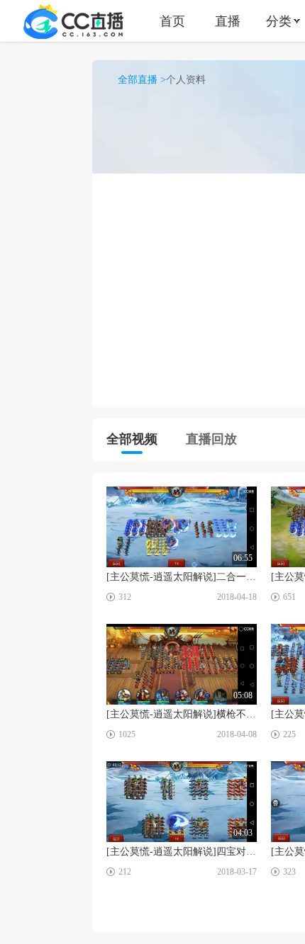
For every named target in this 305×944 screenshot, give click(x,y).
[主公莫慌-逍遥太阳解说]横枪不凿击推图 (181, 714)
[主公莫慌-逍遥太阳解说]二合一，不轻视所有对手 (181, 576)
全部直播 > (142, 79)
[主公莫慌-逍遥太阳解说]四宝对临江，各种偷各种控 (181, 851)
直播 (227, 20)
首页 (172, 20)
